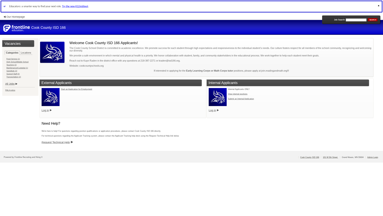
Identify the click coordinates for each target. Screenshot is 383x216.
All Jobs (10, 83)
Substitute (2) (11, 71)
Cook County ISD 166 (309, 157)
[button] (379, 6)
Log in (45, 110)
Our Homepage (15, 16)
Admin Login (372, 157)
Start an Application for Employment (76, 89)
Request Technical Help (56, 142)
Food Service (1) (13, 59)
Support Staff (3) (13, 74)
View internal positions (237, 94)
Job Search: (339, 20)
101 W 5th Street (330, 157)
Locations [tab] (26, 52)
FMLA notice (10, 90)
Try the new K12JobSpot (75, 6)
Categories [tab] (12, 52)
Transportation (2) (13, 77)
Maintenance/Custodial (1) (17, 68)
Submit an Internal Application (241, 99)
